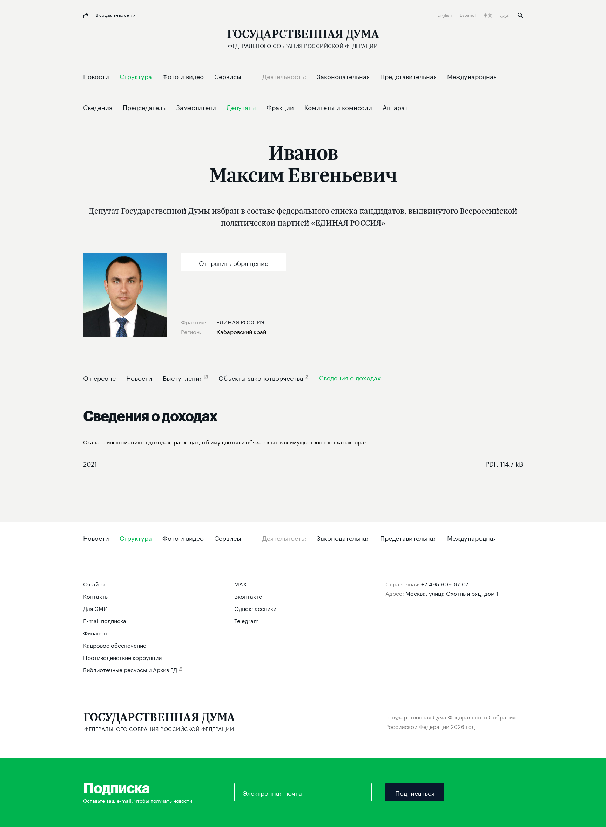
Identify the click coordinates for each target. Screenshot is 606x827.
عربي (505, 14)
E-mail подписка (104, 620)
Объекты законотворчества (260, 377)
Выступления (183, 377)
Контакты (96, 595)
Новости (139, 377)
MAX (240, 583)
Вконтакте (248, 595)
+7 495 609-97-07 (445, 583)
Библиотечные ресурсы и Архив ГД (130, 669)
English (445, 14)
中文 (488, 14)
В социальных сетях (115, 14)
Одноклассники (255, 608)
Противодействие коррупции (122, 657)
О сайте (94, 583)
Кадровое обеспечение (114, 644)
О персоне (99, 377)
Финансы (95, 632)
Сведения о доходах (350, 377)
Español (468, 14)
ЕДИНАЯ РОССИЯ (240, 321)
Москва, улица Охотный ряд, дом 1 (452, 592)
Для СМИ (95, 608)
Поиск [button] (520, 15)
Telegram (246, 620)
